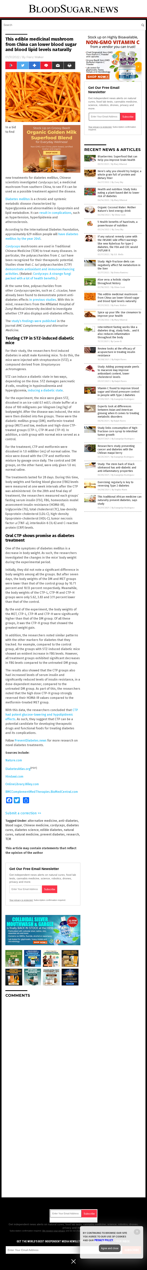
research (72, 834)
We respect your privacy (53, 1231)
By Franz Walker (119, 305)
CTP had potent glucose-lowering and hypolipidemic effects (41, 714)
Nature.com (13, 760)
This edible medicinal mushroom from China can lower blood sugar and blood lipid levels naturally (118, 298)
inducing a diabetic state (45, 390)
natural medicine (27, 834)
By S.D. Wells (117, 254)
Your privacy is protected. (21, 900)
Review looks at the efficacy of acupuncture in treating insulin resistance (116, 352)
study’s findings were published (33, 321)
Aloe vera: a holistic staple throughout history (114, 281)
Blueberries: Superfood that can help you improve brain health (117, 158)
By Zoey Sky (117, 182)
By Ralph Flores (119, 359)
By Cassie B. (116, 341)
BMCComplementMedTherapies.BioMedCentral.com (41, 792)
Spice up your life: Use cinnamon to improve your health (119, 314)
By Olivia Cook (119, 215)
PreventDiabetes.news (31, 740)
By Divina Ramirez (119, 272)
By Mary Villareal (119, 164)
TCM (8, 839)
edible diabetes (51, 830)
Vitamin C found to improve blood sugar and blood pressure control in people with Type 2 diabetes (119, 392)
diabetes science (27, 830)
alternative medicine (42, 821)
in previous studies (42, 299)
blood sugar (13, 825)
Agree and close (109, 1248)
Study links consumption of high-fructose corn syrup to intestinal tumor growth (118, 431)
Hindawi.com (14, 776)
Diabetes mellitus (17, 199)
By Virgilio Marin (119, 489)
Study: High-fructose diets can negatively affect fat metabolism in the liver (119, 265)
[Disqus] (42, 1048)
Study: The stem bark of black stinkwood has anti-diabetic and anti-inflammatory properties (117, 468)
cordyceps (57, 825)
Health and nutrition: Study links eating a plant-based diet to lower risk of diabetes (118, 193)
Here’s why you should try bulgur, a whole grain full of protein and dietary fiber (119, 175)
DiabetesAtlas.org (17, 769)
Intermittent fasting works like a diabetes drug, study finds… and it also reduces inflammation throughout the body (118, 332)
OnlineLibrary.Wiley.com (22, 784)
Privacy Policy (103, 1240)
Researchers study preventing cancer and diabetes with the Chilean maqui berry (116, 449)
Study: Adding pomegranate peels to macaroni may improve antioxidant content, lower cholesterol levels (118, 372)
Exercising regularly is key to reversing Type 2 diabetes (115, 484)
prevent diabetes (52, 834)
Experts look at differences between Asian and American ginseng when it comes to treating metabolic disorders (118, 412)
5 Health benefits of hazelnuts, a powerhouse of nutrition (117, 223)
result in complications (55, 213)
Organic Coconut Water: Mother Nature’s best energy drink (117, 209)
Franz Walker (35, 57)
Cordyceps (12, 246)
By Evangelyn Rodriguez (122, 399)
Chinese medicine (36, 825)
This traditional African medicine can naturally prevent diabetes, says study (119, 500)
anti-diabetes (68, 821)
